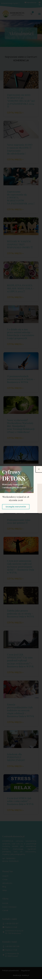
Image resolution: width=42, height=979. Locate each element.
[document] (21, 489)
